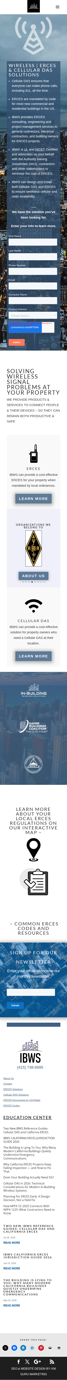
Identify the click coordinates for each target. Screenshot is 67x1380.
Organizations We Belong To (33, 526)
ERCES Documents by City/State (21, 1100)
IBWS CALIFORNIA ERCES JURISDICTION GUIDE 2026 (29, 1140)
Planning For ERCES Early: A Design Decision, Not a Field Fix (26, 1198)
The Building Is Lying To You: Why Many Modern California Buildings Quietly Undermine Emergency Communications (29, 1153)
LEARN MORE (33, 499)
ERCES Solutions (13, 1089)
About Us (33, 576)
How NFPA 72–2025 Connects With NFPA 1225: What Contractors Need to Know (29, 1209)
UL (26, 149)
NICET (40, 149)
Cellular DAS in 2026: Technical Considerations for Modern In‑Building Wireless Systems (29, 1186)
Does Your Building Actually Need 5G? (28, 1177)
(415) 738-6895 (30, 1067)
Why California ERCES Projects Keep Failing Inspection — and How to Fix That (27, 1167)
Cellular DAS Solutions (16, 1094)
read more (11, 1242)
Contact (7, 1083)
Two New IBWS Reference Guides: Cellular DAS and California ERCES (25, 1130)
